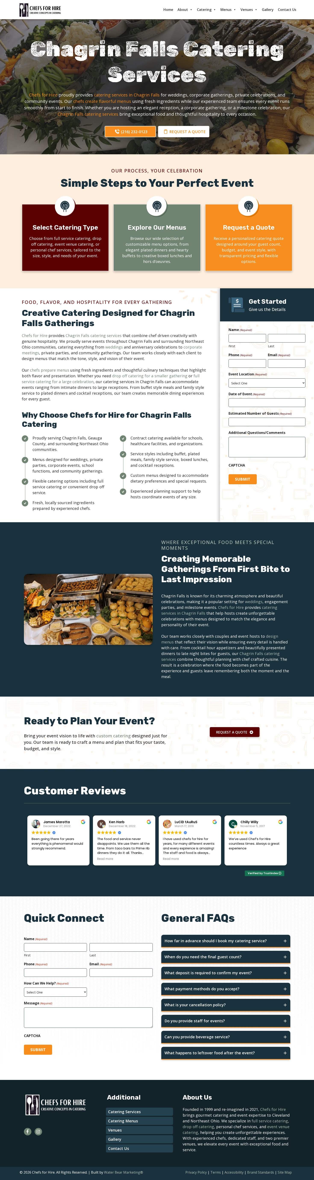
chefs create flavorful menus (102, 101)
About (183, 9)
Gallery (268, 9)
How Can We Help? (46, 983)
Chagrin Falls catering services (88, 114)
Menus (226, 9)
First (232, 346)
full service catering (270, 1120)
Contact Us (287, 9)
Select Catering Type (65, 227)
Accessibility (234, 1172)
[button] (130, 131)
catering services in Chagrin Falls (127, 95)
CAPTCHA (237, 465)
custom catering (113, 736)
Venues (247, 9)
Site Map (285, 1172)
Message (38, 1003)
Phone (240, 355)
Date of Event (247, 394)
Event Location (248, 374)
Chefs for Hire (43, 95)
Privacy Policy (196, 1172)
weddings (114, 347)
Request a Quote (248, 227)
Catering (204, 9)
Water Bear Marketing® (123, 1172)
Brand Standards (260, 1172)
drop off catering (198, 1126)
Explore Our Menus (157, 227)
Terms (215, 1172)
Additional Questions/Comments (257, 432)
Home (168, 9)
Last (271, 346)
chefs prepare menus (49, 370)
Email (279, 355)
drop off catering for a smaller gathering (149, 375)
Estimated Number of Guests (260, 413)
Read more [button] (105, 859)
